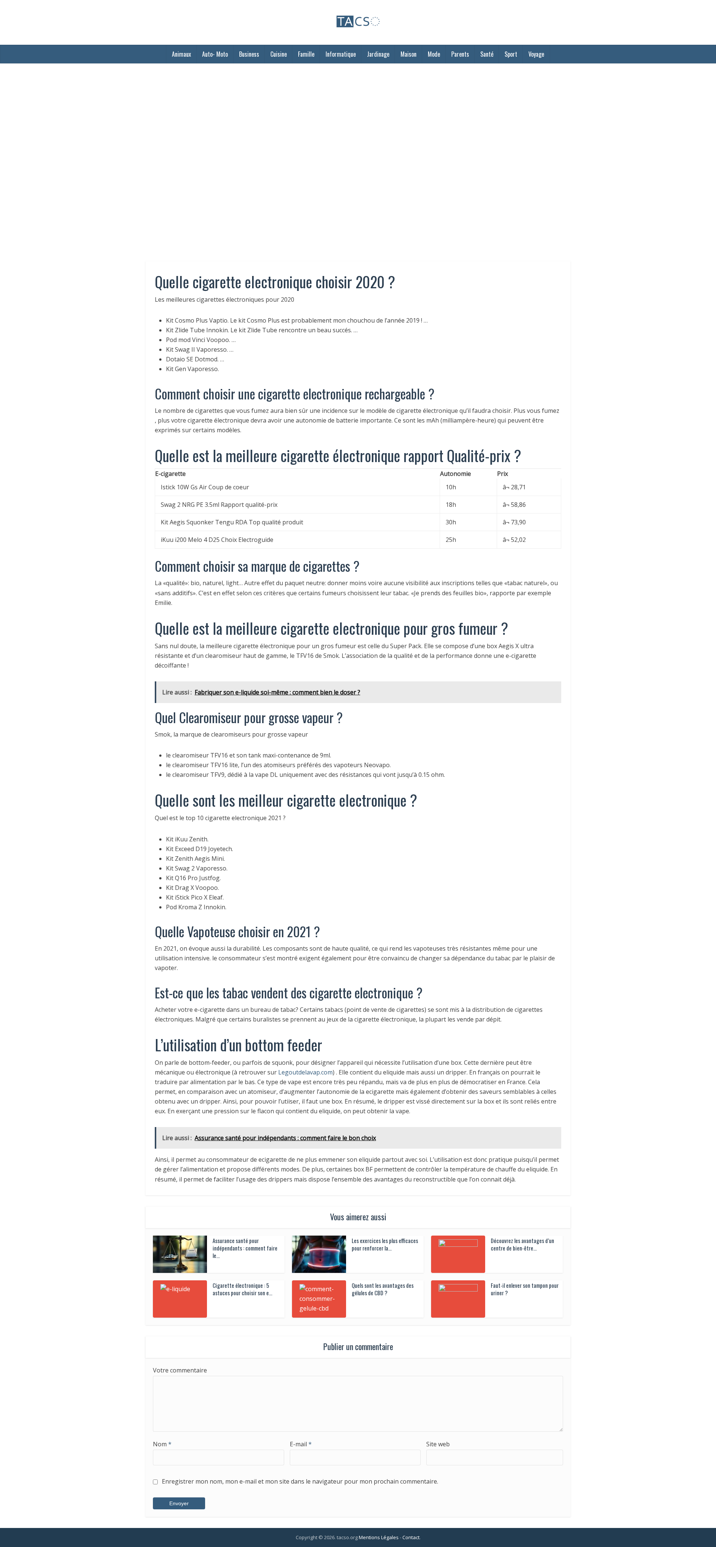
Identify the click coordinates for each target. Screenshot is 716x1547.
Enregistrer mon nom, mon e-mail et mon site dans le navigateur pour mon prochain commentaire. (300, 1481)
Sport (511, 54)
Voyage (536, 54)
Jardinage (378, 54)
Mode (434, 54)
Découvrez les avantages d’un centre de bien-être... (522, 1244)
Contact (411, 1537)
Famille (306, 54)
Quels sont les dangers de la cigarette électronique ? (350, 1534)
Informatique (341, 54)
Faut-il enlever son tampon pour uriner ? (525, 1289)
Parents (460, 54)
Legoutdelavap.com (305, 1072)
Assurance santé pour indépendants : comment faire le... (245, 1248)
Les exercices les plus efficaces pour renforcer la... (385, 1244)
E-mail (301, 1444)
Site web (438, 1444)
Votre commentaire (180, 1370)
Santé (486, 54)
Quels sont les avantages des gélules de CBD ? (383, 1289)
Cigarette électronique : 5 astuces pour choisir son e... (242, 1289)
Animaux (181, 54)
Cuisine (278, 54)
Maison (409, 54)
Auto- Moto (215, 54)
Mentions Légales (379, 1537)
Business (249, 54)
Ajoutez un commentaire (343, 177)
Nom (162, 1444)
